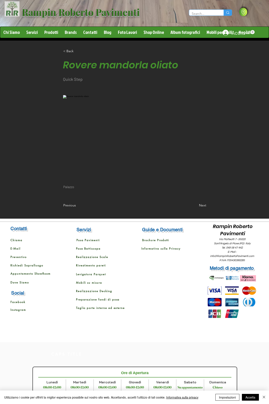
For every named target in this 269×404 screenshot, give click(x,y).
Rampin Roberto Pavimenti (81, 12)
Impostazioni (227, 397)
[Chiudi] (263, 397)
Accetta (250, 397)
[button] (243, 12)
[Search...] (228, 13)
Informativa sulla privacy (182, 397)
